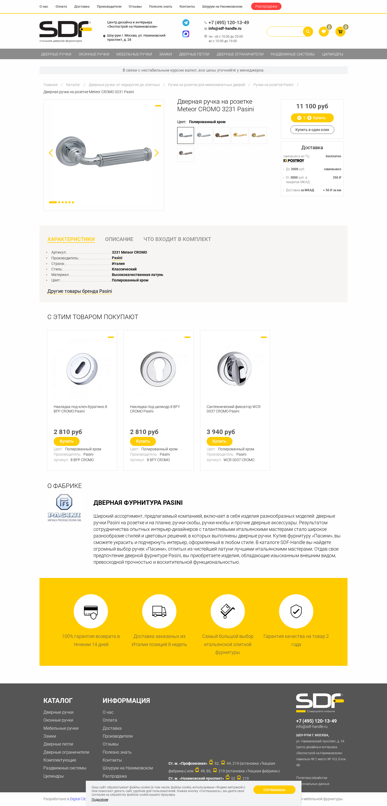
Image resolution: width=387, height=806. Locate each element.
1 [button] (53, 202)
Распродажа (266, 6)
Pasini (117, 258)
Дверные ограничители (240, 54)
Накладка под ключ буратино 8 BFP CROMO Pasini (80, 409)
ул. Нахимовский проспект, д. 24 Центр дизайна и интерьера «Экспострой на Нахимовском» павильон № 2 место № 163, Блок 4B (321, 750)
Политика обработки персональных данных (312, 781)
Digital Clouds (81, 799)
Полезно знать (160, 6)
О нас (43, 6)
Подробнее (100, 799)
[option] (103, 154)
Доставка (82, 6)
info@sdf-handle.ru (225, 28)
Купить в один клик (312, 130)
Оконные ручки (94, 54)
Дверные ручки (56, 54)
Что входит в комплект (177, 239)
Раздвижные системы (293, 54)
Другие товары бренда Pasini (79, 291)
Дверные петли (194, 54)
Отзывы (135, 6)
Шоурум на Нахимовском (222, 6)
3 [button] (63, 202)
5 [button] (69, 202)
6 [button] (73, 202)
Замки (165, 54)
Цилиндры (332, 54)
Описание (119, 239)
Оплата (61, 6)
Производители (109, 6)
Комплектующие (59, 760)
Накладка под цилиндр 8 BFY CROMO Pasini (155, 409)
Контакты (187, 6)
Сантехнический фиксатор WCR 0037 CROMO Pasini (234, 409)
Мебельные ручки (134, 54)
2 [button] (59, 202)
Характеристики (71, 239)
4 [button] (66, 202)
